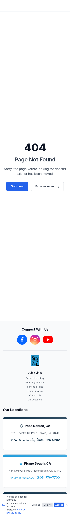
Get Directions (23, 440)
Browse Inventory (47, 186)
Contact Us (35, 395)
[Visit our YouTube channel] (48, 340)
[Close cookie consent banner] (67, 505)
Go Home (17, 186)
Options (36, 504)
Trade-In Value (35, 391)
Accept (59, 504)
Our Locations (35, 399)
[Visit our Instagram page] (35, 340)
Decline (48, 504)
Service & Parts (35, 386)
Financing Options (35, 382)
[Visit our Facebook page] (22, 340)
